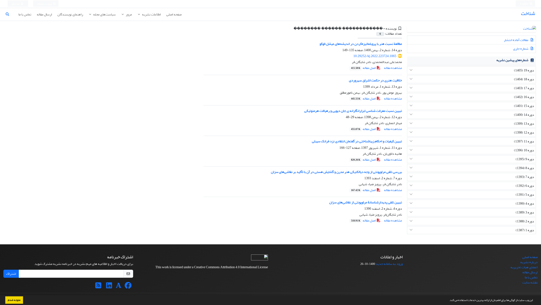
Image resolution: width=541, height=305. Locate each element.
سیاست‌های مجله (104, 14)
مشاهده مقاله (393, 68)
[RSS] (98, 287)
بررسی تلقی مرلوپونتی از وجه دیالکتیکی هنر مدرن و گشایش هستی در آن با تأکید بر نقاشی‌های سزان (336, 172)
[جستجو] (9, 14)
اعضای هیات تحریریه (524, 267)
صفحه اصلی (174, 14)
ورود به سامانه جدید (389, 264)
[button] (448, 300)
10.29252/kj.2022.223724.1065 (374, 56)
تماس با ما (24, 14)
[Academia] (118, 287)
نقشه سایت (530, 282)
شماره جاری (521, 48)
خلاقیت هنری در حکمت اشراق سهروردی (375, 80)
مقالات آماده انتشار (516, 40)
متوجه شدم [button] (14, 299)
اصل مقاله (363, 68)
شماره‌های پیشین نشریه (512, 60)
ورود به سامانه (44, 3)
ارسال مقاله (44, 14)
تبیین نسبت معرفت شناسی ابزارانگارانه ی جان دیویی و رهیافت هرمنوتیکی (353, 111)
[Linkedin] (109, 287)
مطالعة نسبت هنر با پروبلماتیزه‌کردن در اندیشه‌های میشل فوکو (361, 44)
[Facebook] (128, 287)
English (524, 3)
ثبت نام (16, 3)
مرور (128, 14)
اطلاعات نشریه (151, 14)
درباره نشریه (529, 262)
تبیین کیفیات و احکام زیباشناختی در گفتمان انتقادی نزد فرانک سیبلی (357, 141)
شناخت (528, 13)
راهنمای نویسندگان (70, 14)
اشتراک (11, 274)
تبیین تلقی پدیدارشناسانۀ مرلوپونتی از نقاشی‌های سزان (365, 202)
